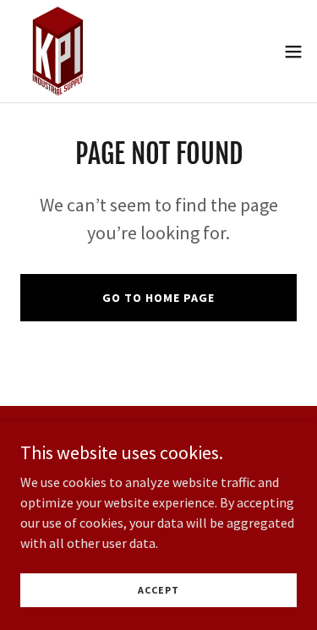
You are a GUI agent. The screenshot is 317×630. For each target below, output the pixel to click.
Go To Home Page (158, 297)
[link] (58, 51)
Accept (158, 589)
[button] (293, 51)
